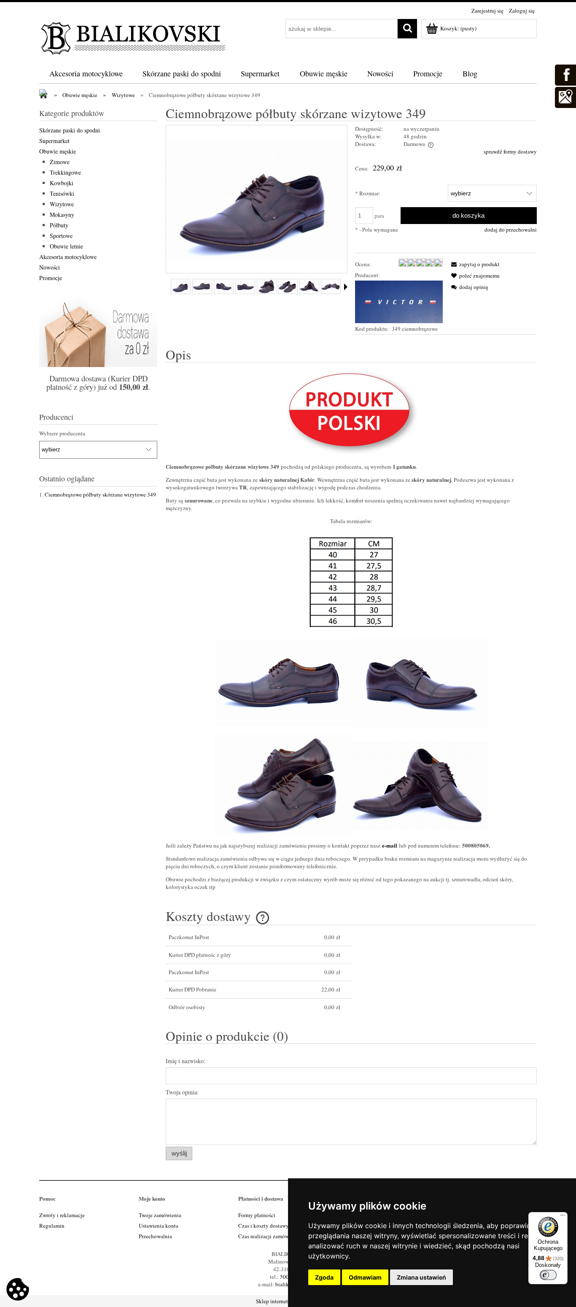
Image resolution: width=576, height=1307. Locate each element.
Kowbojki (61, 183)
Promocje (50, 278)
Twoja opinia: (182, 1092)
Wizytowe (62, 204)
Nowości (49, 267)
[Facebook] (565, 74)
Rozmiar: (367, 193)
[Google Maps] (565, 96)
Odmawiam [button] (365, 1277)
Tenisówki (62, 193)
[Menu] (562, 1217)
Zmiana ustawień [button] (421, 1277)
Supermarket (54, 141)
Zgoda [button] (324, 1277)
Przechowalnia (155, 1236)
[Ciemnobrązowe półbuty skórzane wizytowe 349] (180, 286)
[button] (474, 264)
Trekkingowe (65, 172)
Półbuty (59, 225)
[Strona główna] (134, 37)
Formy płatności (256, 1215)
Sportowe (61, 236)
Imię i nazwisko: (185, 1061)
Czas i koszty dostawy (263, 1225)
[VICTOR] (399, 301)
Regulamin (52, 1225)
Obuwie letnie (66, 246)
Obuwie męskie (57, 151)
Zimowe (60, 162)
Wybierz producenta (62, 433)
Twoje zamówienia (160, 1215)
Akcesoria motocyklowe (68, 257)
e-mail (389, 845)
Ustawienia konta (158, 1225)
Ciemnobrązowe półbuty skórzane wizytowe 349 (100, 494)
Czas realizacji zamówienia (269, 1236)
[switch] (548, 1275)
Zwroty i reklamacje (62, 1215)
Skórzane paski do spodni (69, 130)
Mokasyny (62, 215)
